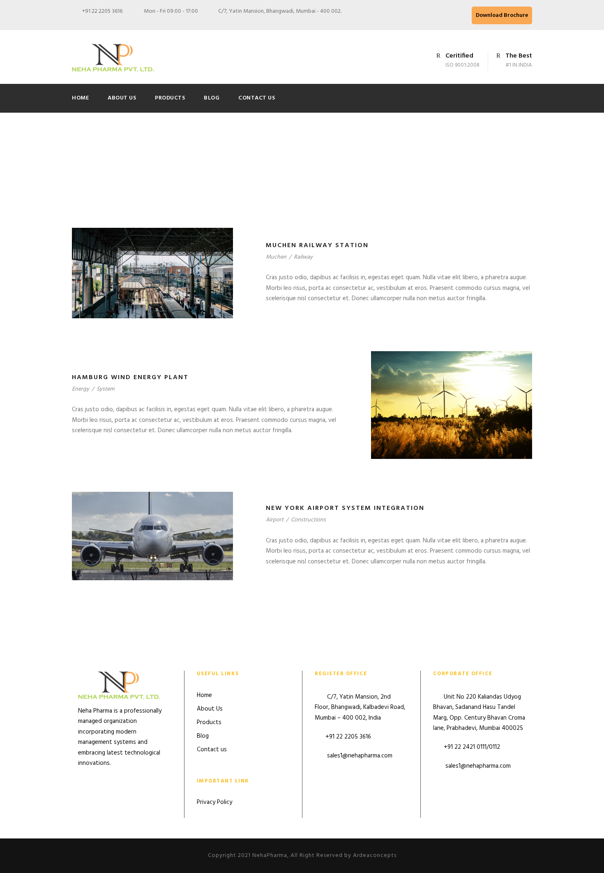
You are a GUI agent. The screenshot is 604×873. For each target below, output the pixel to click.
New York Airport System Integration (345, 508)
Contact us (256, 98)
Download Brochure (502, 15)
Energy (80, 389)
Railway (303, 257)
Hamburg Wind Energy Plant (130, 377)
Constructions (308, 520)
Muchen (276, 257)
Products (170, 98)
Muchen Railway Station (317, 245)
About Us (122, 98)
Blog (211, 98)
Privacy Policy (214, 802)
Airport (275, 520)
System (105, 389)
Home (80, 98)
